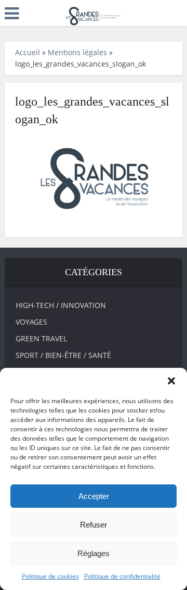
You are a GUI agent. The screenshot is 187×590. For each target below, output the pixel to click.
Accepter (93, 496)
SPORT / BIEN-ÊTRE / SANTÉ (63, 355)
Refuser (93, 524)
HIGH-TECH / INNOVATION (61, 305)
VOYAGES (31, 322)
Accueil (27, 52)
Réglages (93, 553)
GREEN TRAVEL (41, 338)
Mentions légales (77, 52)
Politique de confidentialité (122, 576)
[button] (171, 381)
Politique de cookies (50, 576)
